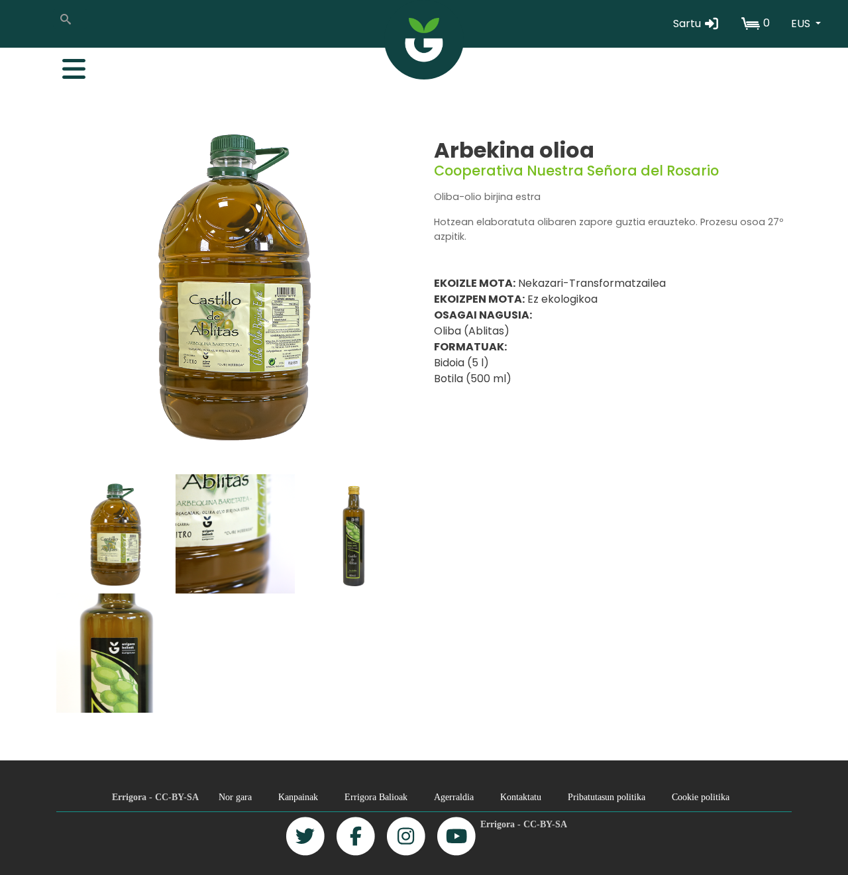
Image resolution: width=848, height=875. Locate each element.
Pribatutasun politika (606, 797)
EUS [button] (802, 23)
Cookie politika (700, 797)
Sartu (688, 23)
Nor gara (235, 797)
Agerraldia (454, 797)
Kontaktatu (520, 797)
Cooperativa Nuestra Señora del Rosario (576, 170)
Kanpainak (298, 797)
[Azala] (424, 39)
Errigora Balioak (375, 797)
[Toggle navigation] (67, 65)
